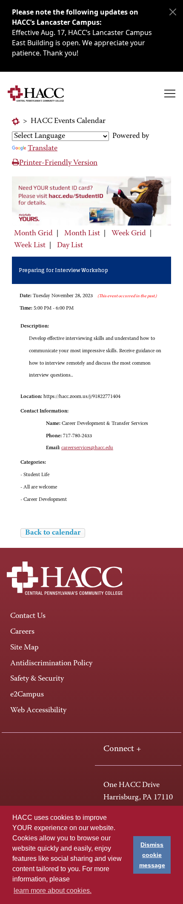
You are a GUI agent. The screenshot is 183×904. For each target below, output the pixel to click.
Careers (22, 632)
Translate (42, 148)
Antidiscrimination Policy (51, 663)
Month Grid (33, 233)
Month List (82, 233)
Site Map (24, 648)
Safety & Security (37, 679)
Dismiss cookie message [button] (152, 855)
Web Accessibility (38, 710)
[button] (169, 93)
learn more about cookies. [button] (53, 890)
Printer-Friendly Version (58, 163)
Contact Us (28, 616)
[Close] (173, 12)
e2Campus (27, 695)
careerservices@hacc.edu (87, 448)
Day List (70, 245)
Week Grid (129, 233)
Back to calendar (52, 533)
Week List (30, 245)
